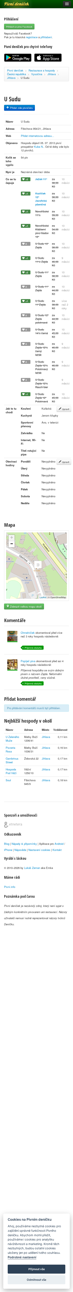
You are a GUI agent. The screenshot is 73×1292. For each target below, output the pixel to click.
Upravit (65, 409)
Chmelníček (28, 633)
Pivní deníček (12, 2)
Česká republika (16, 74)
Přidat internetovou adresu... (37, 136)
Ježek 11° (41, 179)
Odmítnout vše (36, 1279)
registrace (32, 37)
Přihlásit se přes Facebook (19, 26)
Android (59, 844)
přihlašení (46, 37)
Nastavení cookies (39, 850)
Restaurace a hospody (42, 70)
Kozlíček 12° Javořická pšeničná (41, 198)
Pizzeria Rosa (10, 749)
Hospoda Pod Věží (11, 771)
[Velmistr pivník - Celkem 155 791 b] (12, 665)
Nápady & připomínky (24, 844)
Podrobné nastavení (22, 1257)
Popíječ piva (28, 661)
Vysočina (36, 74)
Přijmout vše (36, 1269)
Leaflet (43, 597)
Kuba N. (39, 147)
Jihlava (51, 74)
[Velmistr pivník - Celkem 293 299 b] (12, 636)
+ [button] (11, 537)
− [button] (11, 543)
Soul (8, 780)
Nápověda (20, 850)
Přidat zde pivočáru (21, 108)
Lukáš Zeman (32, 868)
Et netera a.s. (13, 825)
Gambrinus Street (12, 760)
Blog (6, 844)
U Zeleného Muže (12, 738)
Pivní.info (9, 887)
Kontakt (57, 850)
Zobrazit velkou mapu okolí (25, 606)
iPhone (8, 850)
